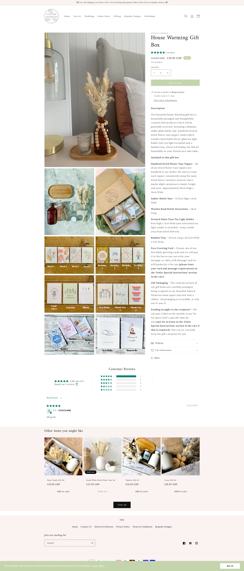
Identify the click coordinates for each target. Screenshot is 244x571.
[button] (186, 16)
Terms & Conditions (142, 526)
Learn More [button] (98, 566)
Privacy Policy (123, 526)
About (75, 526)
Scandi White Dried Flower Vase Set (100, 480)
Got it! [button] (230, 566)
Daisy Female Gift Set (56, 480)
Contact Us (86, 526)
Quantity (155, 67)
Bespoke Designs (163, 526)
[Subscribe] (92, 543)
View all (122, 504)
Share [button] (157, 358)
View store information (165, 100)
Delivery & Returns (103, 526)
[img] (54, 405)
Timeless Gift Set (132, 480)
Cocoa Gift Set (170, 480)
